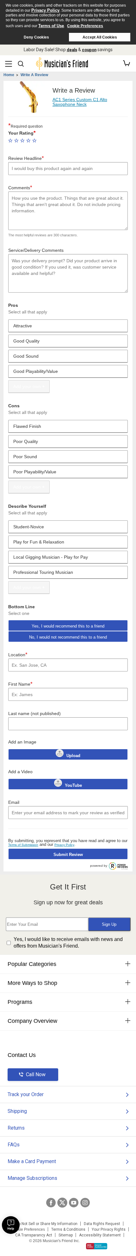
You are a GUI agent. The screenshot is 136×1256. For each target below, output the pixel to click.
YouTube (73, 785)
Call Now (36, 1074)
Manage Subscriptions (32, 1178)
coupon (89, 49)
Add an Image (22, 742)
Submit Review (68, 854)
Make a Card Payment (32, 1161)
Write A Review (34, 75)
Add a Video (20, 771)
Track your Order (26, 1094)
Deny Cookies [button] (36, 37)
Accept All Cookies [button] (100, 37)
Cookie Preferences (85, 26)
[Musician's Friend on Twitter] (62, 1202)
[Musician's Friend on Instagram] (85, 1202)
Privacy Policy (45, 10)
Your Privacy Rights (109, 1229)
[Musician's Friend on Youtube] (73, 1202)
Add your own (27, 386)
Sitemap (66, 1235)
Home (8, 75)
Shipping (17, 1111)
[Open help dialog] (11, 1225)
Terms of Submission (23, 844)
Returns (16, 1128)
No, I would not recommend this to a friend (68, 637)
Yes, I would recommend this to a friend (68, 626)
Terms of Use (51, 25)
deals (72, 49)
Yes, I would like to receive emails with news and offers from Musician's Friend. (68, 943)
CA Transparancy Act (33, 1235)
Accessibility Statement (100, 1235)
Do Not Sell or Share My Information (46, 1224)
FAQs (14, 1145)
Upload (73, 755)
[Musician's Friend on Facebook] (51, 1202)
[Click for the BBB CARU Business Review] (96, 1246)
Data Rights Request (102, 1224)
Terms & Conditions (68, 1229)
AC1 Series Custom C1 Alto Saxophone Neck (80, 102)
